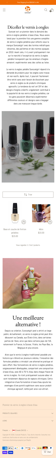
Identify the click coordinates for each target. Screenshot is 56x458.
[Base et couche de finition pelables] (15, 213)
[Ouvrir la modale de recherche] (46, 10)
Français (5, 430)
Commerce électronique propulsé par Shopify (17, 440)
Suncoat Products (20, 435)
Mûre (41, 229)
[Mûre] (41, 213)
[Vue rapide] (23, 222)
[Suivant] (49, 2)
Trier (30, 194)
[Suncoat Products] (28, 10)
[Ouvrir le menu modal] (4, 10)
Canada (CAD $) (21, 430)
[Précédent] (7, 2)
